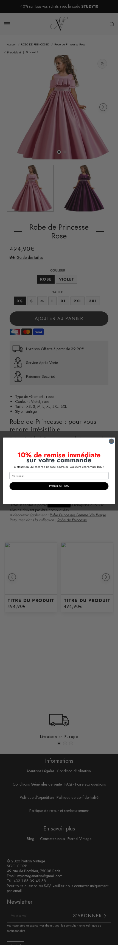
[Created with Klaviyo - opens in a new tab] (59, 505)
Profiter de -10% (59, 486)
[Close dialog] (111, 441)
